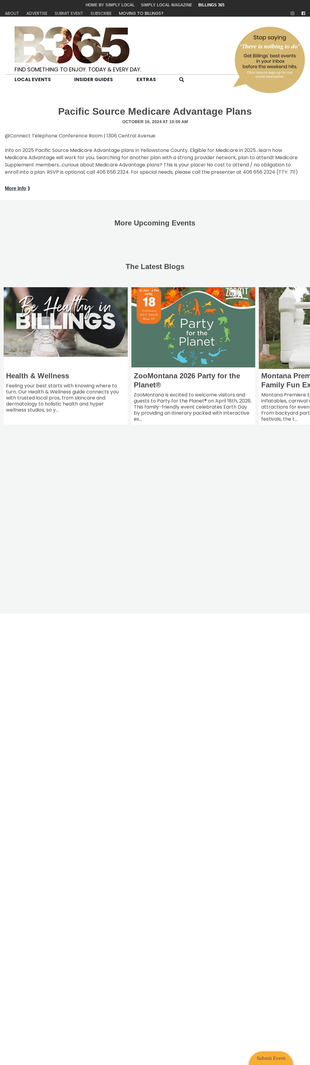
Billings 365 (211, 5)
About (12, 13)
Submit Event (69, 13)
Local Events (33, 79)
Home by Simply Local (110, 5)
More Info (15, 188)
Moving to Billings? (141, 13)
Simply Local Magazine (166, 5)
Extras (146, 79)
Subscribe (101, 13)
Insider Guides (93, 79)
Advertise (37, 13)
